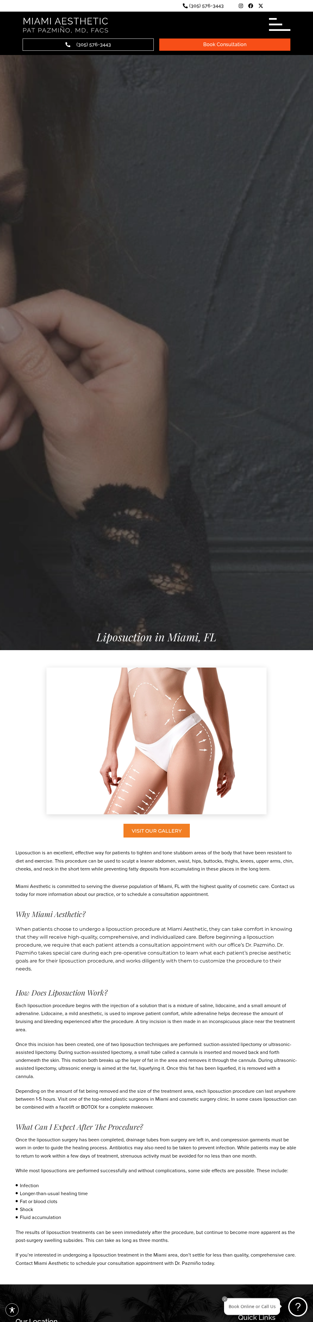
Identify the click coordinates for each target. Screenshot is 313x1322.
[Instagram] (241, 6)
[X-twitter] (260, 6)
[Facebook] (251, 6)
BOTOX (89, 1106)
